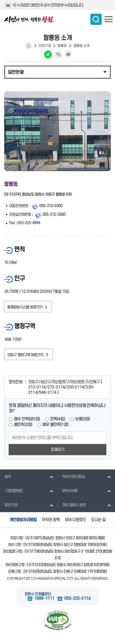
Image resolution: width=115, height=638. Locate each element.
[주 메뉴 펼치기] (108, 19)
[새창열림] (57, 620)
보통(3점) (82, 419)
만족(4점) (57, 419)
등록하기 (57, 449)
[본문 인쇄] (68, 54)
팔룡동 (62, 46)
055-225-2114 (77, 598)
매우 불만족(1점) (55, 424)
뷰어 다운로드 (75, 519)
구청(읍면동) (13, 491)
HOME (28, 45)
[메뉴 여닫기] (57, 72)
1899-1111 (44, 598)
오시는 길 (98, 519)
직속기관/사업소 (73, 476)
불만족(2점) (23, 424)
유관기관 (10, 505)
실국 (7, 476)
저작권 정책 (50, 519)
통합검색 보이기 (96, 19)
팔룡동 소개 (81, 46)
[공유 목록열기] (48, 54)
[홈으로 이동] (29, 19)
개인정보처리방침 (23, 519)
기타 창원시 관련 (74, 505)
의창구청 (45, 46)
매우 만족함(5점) (27, 419)
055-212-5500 (50, 206)
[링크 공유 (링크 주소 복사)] (58, 54)
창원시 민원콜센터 (38, 594)
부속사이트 (70, 491)
